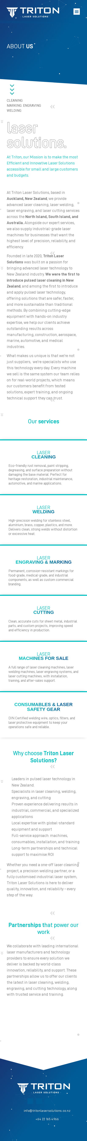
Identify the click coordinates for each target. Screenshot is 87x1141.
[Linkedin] (30, 1101)
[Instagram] (39, 1101)
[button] (76, 11)
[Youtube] (48, 1101)
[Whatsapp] (57, 1101)
